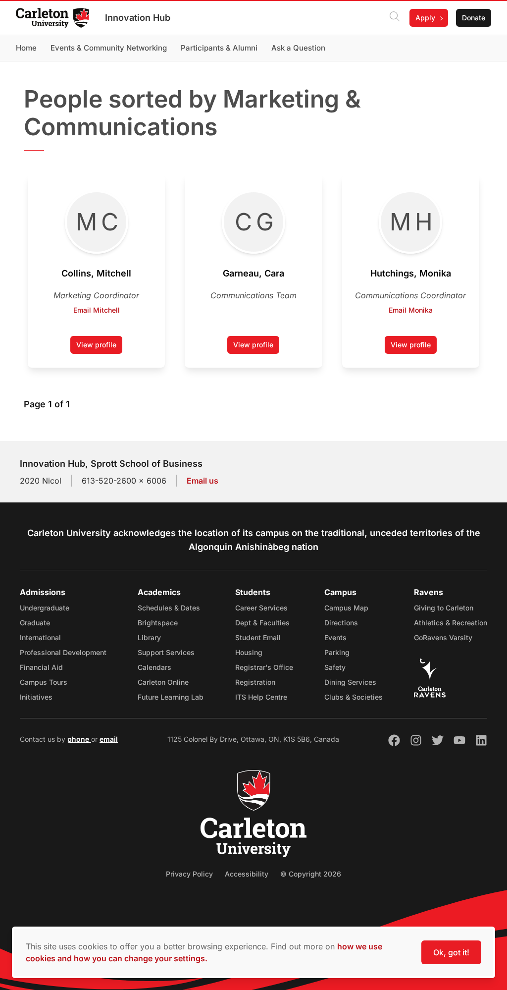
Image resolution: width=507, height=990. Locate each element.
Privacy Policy (189, 874)
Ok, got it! (451, 952)
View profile (99, 347)
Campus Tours (43, 682)
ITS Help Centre (261, 697)
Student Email (258, 637)
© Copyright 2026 (310, 874)
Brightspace (158, 622)
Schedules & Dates (169, 608)
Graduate (35, 622)
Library (149, 637)
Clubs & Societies (353, 697)
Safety (335, 667)
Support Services (166, 652)
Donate (473, 17)
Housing (248, 652)
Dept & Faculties (262, 622)
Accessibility (246, 874)
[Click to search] (395, 18)
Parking (337, 652)
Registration (255, 682)
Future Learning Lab (170, 697)
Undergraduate (44, 608)
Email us (202, 481)
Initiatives (36, 697)
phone (79, 739)
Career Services (261, 608)
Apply (425, 17)
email (109, 739)
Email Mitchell (96, 310)
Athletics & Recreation (450, 622)
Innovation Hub (137, 17)
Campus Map (346, 608)
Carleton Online (163, 682)
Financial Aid (41, 667)
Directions (341, 622)
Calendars (154, 667)
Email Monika (411, 310)
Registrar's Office (264, 667)
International (40, 637)
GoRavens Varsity (443, 637)
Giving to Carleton (443, 608)
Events (335, 637)
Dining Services (350, 682)
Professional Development (63, 652)
